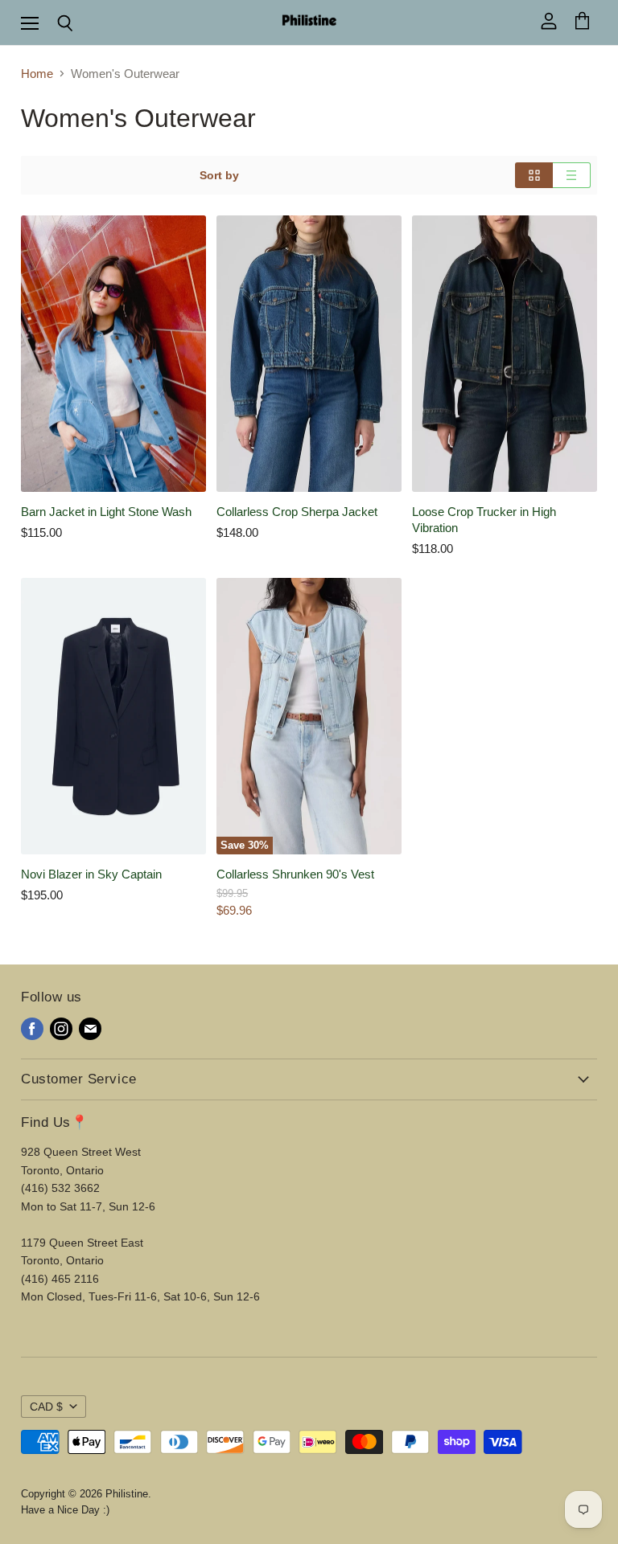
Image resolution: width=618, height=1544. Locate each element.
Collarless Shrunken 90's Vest (295, 874)
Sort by (219, 175)
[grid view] (534, 175)
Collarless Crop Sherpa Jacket (296, 511)
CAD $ (46, 1406)
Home (37, 73)
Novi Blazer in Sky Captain (91, 874)
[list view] (572, 175)
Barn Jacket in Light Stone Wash (106, 511)
